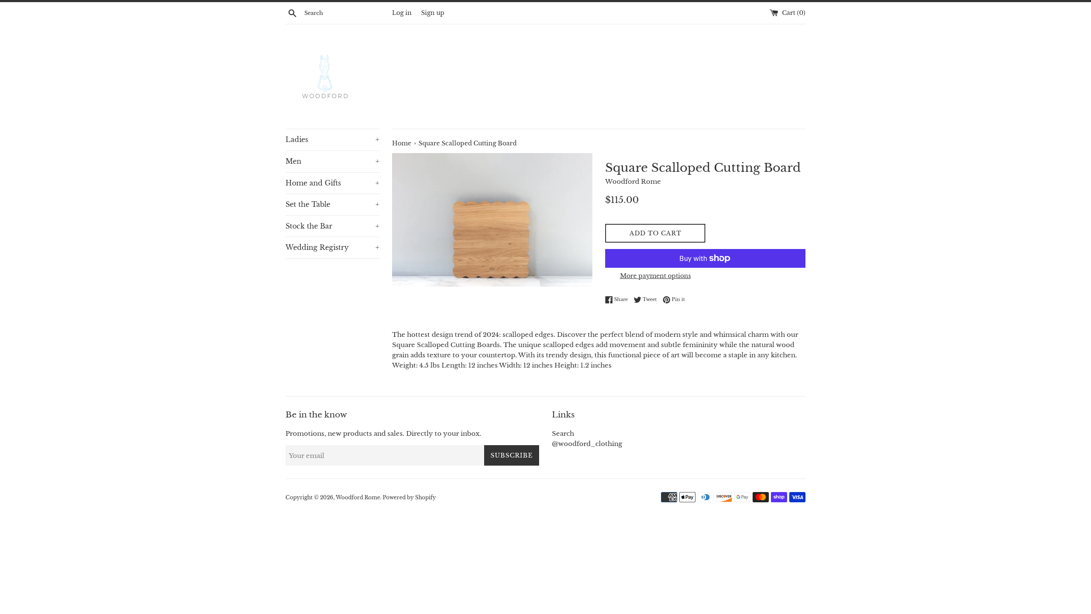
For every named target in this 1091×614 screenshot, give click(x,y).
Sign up (432, 13)
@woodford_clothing (587, 444)
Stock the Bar (332, 226)
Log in (402, 13)
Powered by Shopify (409, 497)
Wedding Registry (332, 247)
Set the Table (332, 204)
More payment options (655, 276)
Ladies (332, 139)
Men (332, 161)
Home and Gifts (332, 183)
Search (563, 433)
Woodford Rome (358, 497)
